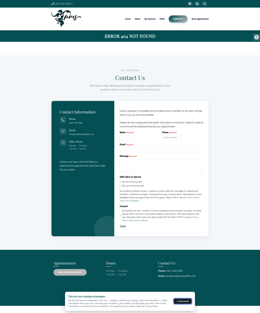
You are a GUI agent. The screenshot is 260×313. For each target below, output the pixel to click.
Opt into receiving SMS (132, 182)
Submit (123, 226)
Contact (178, 19)
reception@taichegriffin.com (81, 134)
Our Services (150, 19)
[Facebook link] (190, 3)
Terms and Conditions (129, 201)
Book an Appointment (70, 272)
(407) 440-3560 (62, 3)
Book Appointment (200, 19)
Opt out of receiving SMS (133, 186)
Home (128, 19)
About (137, 19)
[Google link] (197, 3)
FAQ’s (162, 19)
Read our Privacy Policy (146, 306)
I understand (183, 301)
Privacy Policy (193, 197)
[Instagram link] (204, 3)
